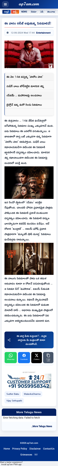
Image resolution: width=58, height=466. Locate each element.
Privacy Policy (19, 448)
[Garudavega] (29, 381)
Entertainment (43, 32)
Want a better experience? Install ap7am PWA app (11, 463)
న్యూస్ (6, 11)
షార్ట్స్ (15, 11)
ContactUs (48, 448)
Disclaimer (35, 448)
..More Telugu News (41, 426)
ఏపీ (41, 11)
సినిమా (33, 11)
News (24, 11)
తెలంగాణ (51, 11)
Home (7, 448)
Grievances (26, 454)
